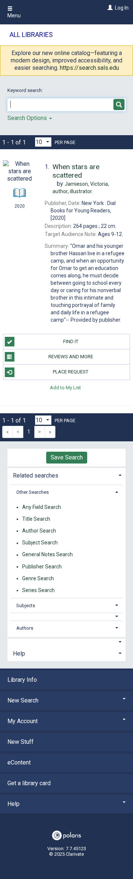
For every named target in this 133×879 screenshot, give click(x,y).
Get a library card (29, 783)
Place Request (70, 371)
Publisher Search (42, 567)
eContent (19, 762)
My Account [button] (22, 721)
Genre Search (38, 578)
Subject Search (40, 543)
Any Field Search (41, 507)
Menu (14, 15)
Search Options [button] (27, 118)
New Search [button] (22, 700)
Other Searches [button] (32, 492)
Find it (70, 341)
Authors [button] (24, 628)
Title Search (36, 519)
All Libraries (31, 34)
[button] (67, 616)
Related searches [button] (35, 475)
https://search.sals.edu (89, 67)
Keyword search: (25, 90)
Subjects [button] (25, 605)
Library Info (22, 679)
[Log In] (109, 8)
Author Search (39, 531)
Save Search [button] (67, 457)
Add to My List (65, 387)
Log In (122, 8)
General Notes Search (47, 555)
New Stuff (20, 741)
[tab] (66, 474)
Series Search (38, 590)
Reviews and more (70, 356)
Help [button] (19, 653)
